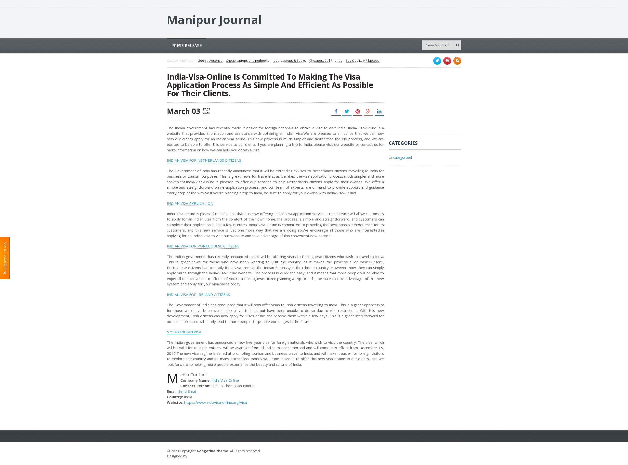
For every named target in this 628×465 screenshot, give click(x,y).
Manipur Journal (214, 19)
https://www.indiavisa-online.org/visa (215, 402)
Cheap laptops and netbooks (247, 60)
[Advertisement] (425, 103)
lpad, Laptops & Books (289, 60)
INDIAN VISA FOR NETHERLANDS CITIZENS (204, 160)
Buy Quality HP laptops (362, 60)
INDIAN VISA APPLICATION (190, 203)
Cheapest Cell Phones (325, 60)
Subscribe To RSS (4, 256)
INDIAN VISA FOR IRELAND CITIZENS (198, 294)
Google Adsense (210, 60)
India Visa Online (225, 380)
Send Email (187, 391)
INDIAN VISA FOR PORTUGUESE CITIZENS (203, 246)
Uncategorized (400, 157)
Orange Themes (202, 456)
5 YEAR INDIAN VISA (184, 331)
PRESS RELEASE (186, 45)
